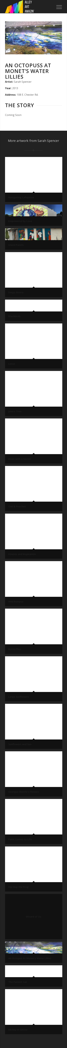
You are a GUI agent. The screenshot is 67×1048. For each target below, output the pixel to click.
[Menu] (57, 6)
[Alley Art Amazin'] (28, 6)
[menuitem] (57, 6)
